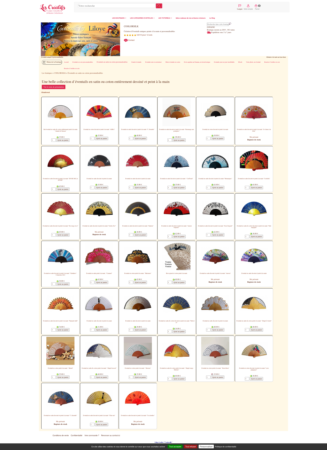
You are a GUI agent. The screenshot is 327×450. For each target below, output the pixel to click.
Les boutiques (47, 73)
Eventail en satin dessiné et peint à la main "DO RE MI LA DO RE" (60, 179)
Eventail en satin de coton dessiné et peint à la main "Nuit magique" (254, 226)
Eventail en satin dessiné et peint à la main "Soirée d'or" (99, 226)
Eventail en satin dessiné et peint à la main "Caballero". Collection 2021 (60, 274)
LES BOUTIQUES (118, 18)
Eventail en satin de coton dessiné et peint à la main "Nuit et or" (176, 321)
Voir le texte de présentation (53, 87)
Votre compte (248, 9)
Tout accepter (175, 446)
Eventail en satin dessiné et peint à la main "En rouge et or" (60, 226)
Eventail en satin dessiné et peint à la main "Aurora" (215, 273)
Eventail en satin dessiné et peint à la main (99, 178)
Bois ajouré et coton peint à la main (176, 273)
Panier (257, 7)
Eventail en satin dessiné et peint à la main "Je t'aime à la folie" (254, 130)
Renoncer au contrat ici (110, 435)
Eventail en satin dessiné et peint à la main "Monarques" (215, 178)
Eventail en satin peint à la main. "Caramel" (99, 273)
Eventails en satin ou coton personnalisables (85, 73)
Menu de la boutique (54, 62)
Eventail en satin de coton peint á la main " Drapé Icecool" (99, 368)
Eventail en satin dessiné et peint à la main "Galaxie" (138, 226)
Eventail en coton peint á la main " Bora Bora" (215, 368)
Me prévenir (254, 137)
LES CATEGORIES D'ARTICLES (141, 18)
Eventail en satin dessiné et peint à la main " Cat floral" (176, 178)
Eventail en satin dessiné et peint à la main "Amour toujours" (176, 226)
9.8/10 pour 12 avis (144, 35)
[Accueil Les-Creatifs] (56, 8)
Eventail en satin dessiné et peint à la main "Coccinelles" (138, 415)
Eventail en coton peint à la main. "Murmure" (137, 273)
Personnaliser (206, 446)
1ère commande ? (91, 435)
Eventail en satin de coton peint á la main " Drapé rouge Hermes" (176, 369)
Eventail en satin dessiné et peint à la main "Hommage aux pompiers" (176, 130)
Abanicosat (45, 92)
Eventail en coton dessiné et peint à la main (215, 129)
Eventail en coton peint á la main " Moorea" (138, 368)
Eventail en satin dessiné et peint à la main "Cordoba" (254, 178)
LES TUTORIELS (164, 18)
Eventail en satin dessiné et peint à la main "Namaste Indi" (60, 321)
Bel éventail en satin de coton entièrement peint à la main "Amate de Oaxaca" (60, 130)
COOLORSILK (60, 73)
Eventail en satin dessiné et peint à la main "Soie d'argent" (215, 226)
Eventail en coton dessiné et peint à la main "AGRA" (99, 129)
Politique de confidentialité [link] (225, 446)
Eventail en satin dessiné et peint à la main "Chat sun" (99, 415)
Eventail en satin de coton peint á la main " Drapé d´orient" (254, 321)
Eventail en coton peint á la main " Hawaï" (60, 368)
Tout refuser (190, 446)
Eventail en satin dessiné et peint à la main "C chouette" (137, 129)
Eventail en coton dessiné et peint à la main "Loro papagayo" (254, 369)
